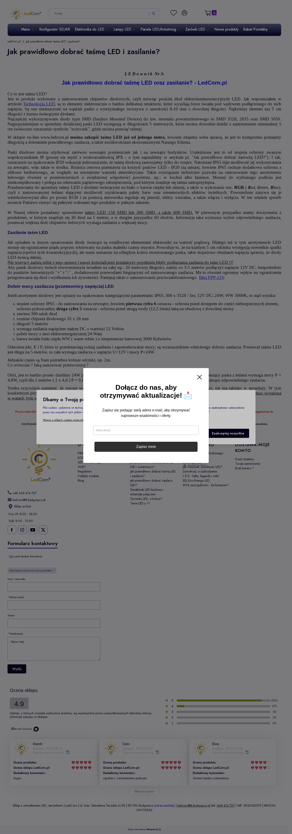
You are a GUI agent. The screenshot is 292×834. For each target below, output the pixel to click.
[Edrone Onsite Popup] (146, 417)
